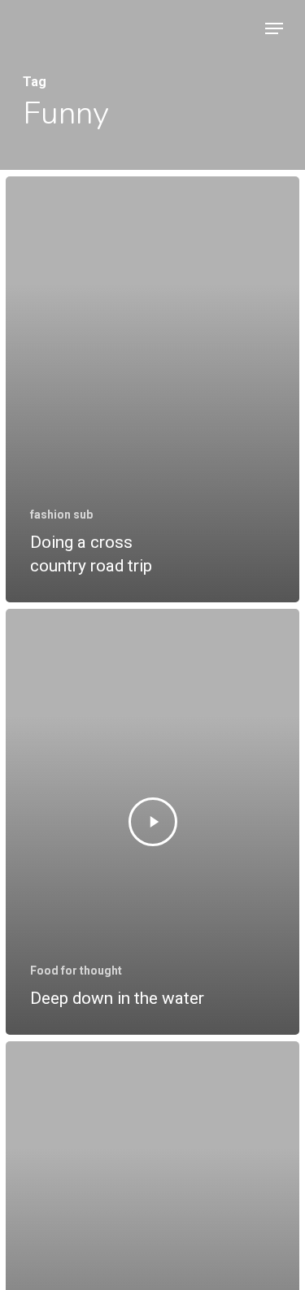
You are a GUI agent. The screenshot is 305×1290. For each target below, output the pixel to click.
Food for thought (76, 970)
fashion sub (61, 514)
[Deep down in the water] (152, 822)
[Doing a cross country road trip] (152, 389)
